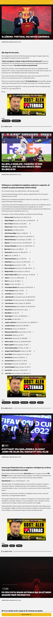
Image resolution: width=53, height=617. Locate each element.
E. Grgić (6, 445)
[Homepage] (51, 2)
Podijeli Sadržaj (26, 614)
